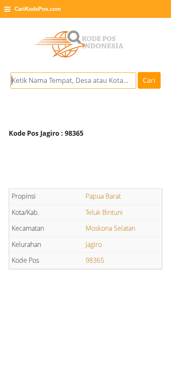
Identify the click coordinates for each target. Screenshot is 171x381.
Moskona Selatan (110, 228)
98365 (95, 260)
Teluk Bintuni (104, 212)
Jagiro (94, 244)
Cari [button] (149, 80)
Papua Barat (103, 196)
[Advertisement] (85, 164)
